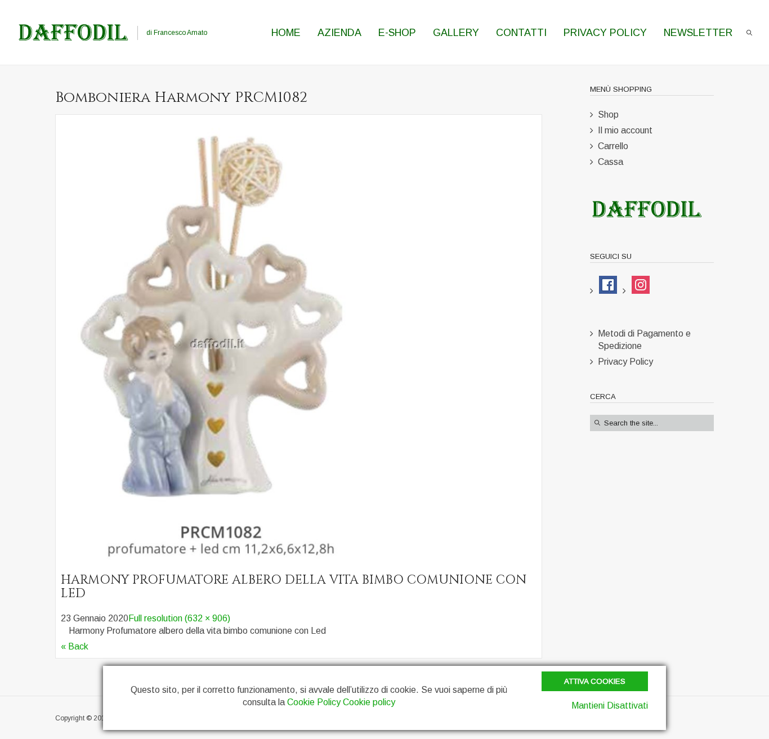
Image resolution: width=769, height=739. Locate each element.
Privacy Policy (625, 361)
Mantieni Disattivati (609, 705)
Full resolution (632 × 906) (179, 618)
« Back (74, 646)
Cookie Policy (314, 702)
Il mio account (625, 130)
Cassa (610, 162)
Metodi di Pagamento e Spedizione (644, 340)
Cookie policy (369, 702)
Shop (608, 114)
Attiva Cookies (594, 681)
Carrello (613, 146)
